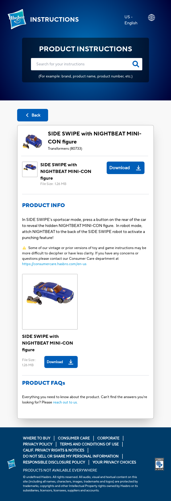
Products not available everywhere (60, 470)
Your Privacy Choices (114, 462)
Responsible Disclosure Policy (54, 462)
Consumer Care (74, 438)
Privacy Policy (37, 444)
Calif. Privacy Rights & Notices (53, 450)
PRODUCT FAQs (43, 383)
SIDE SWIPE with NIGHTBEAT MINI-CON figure (94, 137)
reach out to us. (65, 402)
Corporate (108, 438)
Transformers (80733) (65, 148)
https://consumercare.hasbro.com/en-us (54, 264)
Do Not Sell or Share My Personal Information (71, 456)
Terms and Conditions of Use (89, 444)
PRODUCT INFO (43, 205)
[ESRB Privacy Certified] (159, 464)
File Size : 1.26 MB (53, 184)
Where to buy (36, 438)
